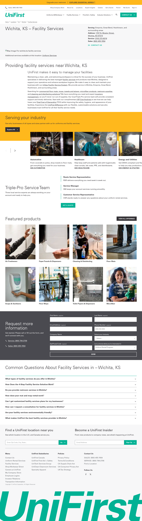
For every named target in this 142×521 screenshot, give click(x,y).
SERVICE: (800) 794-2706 (94, 461)
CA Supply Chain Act (66, 464)
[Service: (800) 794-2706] (6, 341)
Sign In (134, 8)
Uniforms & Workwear (54, 15)
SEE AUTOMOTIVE (37, 168)
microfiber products (88, 91)
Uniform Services (49, 55)
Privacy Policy (63, 458)
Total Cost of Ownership (47, 102)
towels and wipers (71, 91)
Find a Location (90, 464)
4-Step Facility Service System (55, 85)
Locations (79, 8)
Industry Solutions (104, 15)
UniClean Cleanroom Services (44, 467)
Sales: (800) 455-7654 (16, 346)
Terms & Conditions (66, 461)
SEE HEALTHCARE (82, 168)
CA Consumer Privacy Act (68, 467)
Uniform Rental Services (15, 461)
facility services (69, 79)
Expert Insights (90, 8)
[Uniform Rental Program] (115, 347)
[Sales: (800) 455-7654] (6, 346)
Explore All (11, 130)
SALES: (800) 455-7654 (93, 458)
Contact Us (127, 15)
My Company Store (13, 473)
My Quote (126, 8)
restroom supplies (104, 91)
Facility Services (72, 15)
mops (61, 91)
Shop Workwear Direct (14, 467)
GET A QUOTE (68, 205)
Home (7, 22)
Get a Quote (109, 8)
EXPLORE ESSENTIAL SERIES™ (82, 2)
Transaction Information (15, 482)
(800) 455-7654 (15, 8)
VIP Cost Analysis (84, 99)
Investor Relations (12, 479)
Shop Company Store (57, 8)
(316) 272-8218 (101, 38)
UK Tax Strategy (64, 470)
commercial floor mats (48, 91)
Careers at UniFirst (13, 470)
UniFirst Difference (55, 105)
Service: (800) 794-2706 (17, 341)
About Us (70, 8)
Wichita (24, 22)
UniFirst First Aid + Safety (42, 461)
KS (19, 22)
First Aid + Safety (89, 15)
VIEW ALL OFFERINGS (127, 219)
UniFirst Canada (38, 458)
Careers (100, 8)
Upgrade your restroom (56, 2)
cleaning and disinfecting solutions (45, 94)
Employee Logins (12, 476)
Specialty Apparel (39, 470)
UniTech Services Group (41, 464)
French (118, 8)
